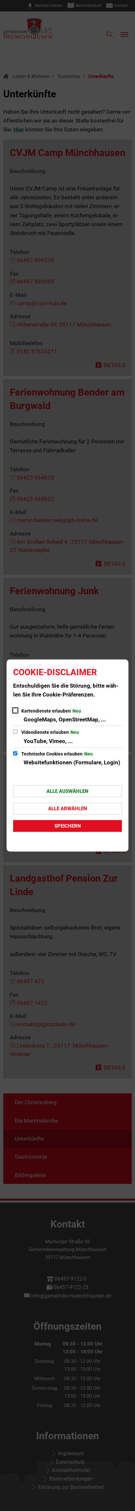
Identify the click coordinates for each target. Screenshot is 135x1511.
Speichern (67, 826)
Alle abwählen (67, 809)
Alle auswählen (67, 791)
